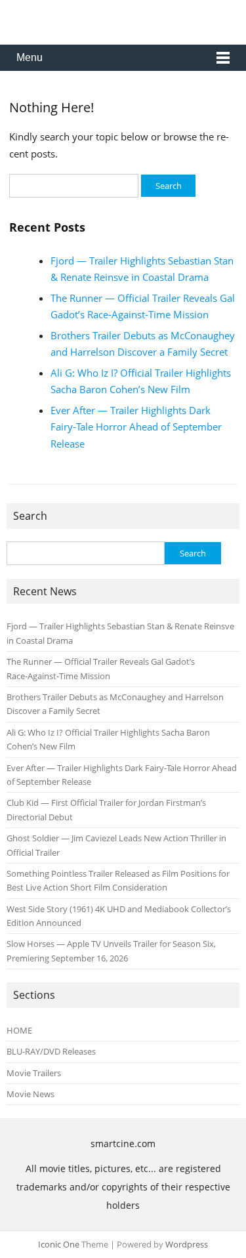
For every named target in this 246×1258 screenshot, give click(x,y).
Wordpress (186, 1244)
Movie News (30, 1094)
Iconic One (58, 1244)
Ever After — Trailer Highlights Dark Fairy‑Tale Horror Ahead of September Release (136, 427)
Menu (29, 57)
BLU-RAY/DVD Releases (51, 1051)
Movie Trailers (34, 1073)
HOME (19, 1030)
